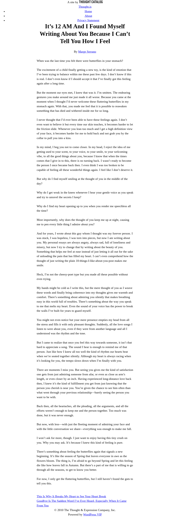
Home (88, 11)
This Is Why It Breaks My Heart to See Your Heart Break (71, 496)
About (88, 15)
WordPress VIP (92, 514)
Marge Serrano (87, 51)
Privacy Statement (88, 20)
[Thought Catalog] (91, 2)
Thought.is (85, 6)
